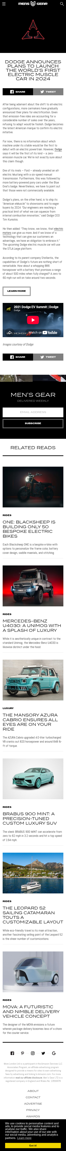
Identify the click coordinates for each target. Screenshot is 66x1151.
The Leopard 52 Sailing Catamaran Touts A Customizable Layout (33, 915)
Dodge (58, 149)
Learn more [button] (24, 1138)
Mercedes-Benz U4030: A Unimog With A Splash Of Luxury (32, 626)
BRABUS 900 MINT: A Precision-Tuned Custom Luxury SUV (30, 819)
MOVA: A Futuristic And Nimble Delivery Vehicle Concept (31, 1012)
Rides (7, 515)
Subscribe (33, 423)
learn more (16, 291)
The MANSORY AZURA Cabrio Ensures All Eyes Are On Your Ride (30, 722)
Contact (33, 1097)
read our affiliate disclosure (28, 1077)
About (33, 1091)
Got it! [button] (33, 1145)
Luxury (8, 708)
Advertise (33, 1104)
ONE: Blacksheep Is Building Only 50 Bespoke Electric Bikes (29, 529)
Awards (33, 1117)
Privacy (33, 1110)
